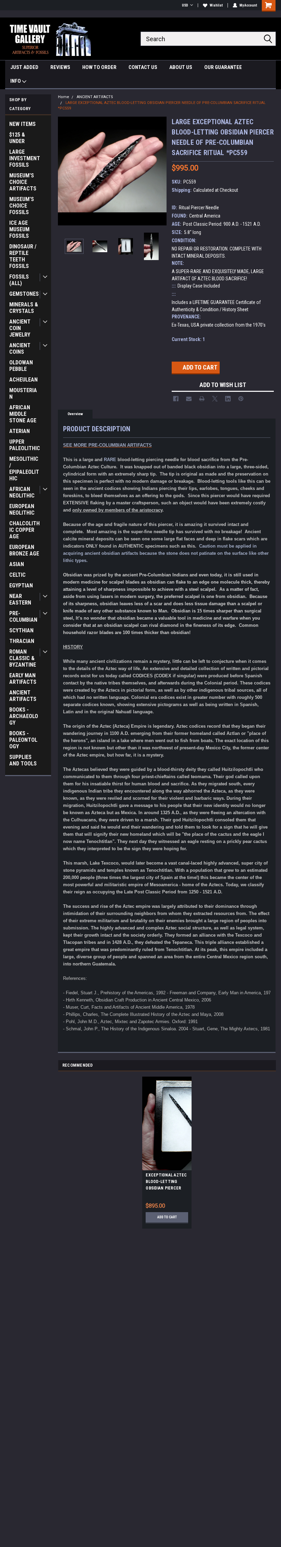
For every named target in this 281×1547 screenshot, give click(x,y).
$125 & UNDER (17, 137)
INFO (16, 81)
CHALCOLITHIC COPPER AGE (24, 530)
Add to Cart (167, 1217)
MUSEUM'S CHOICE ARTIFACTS (22, 182)
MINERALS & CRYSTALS (23, 307)
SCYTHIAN (21, 630)
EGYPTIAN (21, 585)
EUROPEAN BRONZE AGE (24, 550)
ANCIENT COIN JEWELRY (19, 328)
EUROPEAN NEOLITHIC (22, 509)
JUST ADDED (24, 67)
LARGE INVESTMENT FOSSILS (24, 158)
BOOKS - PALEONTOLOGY (23, 740)
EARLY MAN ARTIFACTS (22, 678)
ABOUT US (180, 67)
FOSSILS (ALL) (19, 279)
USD (185, 5)
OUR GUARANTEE (223, 67)
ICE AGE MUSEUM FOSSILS (19, 229)
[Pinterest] (241, 398)
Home (63, 97)
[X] (215, 398)
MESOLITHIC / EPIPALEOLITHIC (24, 469)
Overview (75, 414)
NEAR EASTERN (20, 599)
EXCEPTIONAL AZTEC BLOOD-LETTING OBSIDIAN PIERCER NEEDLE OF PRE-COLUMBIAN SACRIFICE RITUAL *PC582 (166, 1183)
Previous (65, 171)
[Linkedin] (228, 398)
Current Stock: (188, 339)
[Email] (189, 398)
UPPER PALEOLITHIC (24, 445)
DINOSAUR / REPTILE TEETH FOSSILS (22, 256)
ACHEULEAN (23, 379)
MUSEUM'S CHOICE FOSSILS (21, 205)
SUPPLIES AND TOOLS (23, 760)
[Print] (202, 398)
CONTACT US (143, 67)
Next (160, 171)
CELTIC (17, 575)
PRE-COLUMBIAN (23, 616)
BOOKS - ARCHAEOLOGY (23, 716)
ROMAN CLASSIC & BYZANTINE (22, 658)
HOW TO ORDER (99, 67)
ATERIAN (19, 431)
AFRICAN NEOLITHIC (22, 492)
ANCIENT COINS (19, 348)
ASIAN (16, 564)
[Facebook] (176, 398)
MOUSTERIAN (23, 393)
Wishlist (216, 5)
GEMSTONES (24, 294)
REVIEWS (60, 67)
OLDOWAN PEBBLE (21, 365)
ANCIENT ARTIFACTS (22, 695)
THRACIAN (21, 641)
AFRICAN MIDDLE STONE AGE (22, 414)
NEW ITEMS (22, 124)
